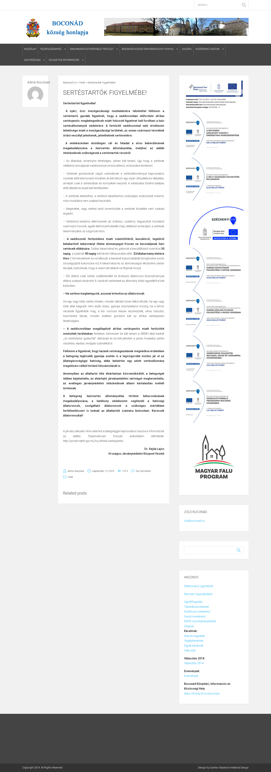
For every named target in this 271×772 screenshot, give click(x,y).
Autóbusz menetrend (197, 611)
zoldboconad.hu (194, 520)
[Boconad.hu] (56, 27)
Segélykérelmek (193, 640)
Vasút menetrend (194, 616)
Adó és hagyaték (194, 636)
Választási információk (64, 60)
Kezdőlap (30, 49)
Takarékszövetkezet (196, 606)
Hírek (70, 477)
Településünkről (51, 49)
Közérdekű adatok (208, 49)
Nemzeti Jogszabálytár (198, 594)
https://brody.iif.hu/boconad (201, 693)
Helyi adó (190, 650)
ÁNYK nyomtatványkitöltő (200, 621)
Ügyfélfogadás (193, 601)
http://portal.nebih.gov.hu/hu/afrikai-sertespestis (93, 441)
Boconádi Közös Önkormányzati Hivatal (148, 49)
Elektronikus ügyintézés (198, 586)
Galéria (187, 49)
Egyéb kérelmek (193, 645)
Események (191, 675)
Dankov (214, 767)
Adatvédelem (32, 60)
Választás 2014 (194, 663)
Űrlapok (189, 626)
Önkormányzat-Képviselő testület (92, 49)
